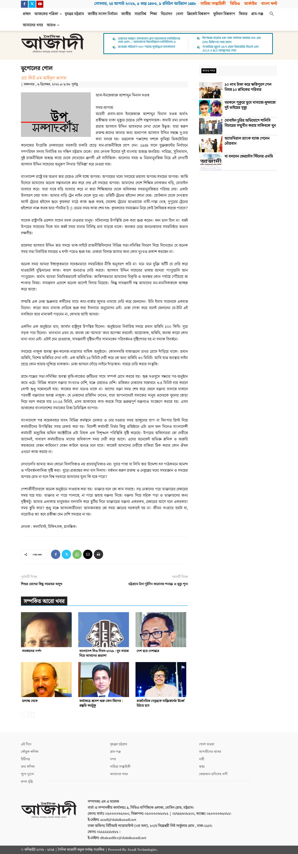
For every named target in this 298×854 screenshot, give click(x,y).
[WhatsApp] (77, 554)
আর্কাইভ (250, 4)
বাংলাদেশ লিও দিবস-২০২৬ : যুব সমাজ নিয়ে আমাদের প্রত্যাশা (104, 653)
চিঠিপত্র (25, 759)
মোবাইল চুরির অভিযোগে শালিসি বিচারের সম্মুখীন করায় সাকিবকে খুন (250, 123)
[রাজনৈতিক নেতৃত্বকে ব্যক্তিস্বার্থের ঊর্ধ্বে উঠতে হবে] (161, 679)
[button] (271, 14)
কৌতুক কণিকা (29, 751)
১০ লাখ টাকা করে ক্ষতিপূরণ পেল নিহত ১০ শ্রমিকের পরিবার (248, 87)
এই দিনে (26, 744)
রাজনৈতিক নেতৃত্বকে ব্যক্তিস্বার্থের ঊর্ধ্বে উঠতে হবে (160, 703)
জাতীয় (126, 14)
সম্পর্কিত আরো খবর (44, 601)
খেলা (179, 14)
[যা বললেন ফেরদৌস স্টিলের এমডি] (210, 162)
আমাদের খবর (33, 25)
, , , (145, 4)
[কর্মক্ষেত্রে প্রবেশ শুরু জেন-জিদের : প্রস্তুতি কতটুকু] (104, 679)
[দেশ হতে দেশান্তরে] (161, 629)
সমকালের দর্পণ (31, 651)
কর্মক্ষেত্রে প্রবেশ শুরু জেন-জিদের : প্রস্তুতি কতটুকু (101, 703)
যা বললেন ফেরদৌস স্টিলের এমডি (249, 156)
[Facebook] (24, 4)
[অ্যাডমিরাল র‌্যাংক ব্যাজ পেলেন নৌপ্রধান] (210, 144)
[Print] (98, 554)
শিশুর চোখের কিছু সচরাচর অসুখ (41, 584)
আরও (51, 25)
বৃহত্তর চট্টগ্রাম (74, 14)
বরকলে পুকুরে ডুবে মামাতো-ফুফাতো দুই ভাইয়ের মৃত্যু (250, 105)
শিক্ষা (153, 14)
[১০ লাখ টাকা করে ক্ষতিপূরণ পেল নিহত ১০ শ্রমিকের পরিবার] (210, 90)
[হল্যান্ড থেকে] (47, 679)
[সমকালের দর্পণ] (47, 629)
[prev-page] (24, 715)
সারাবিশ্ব (140, 14)
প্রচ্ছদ (27, 14)
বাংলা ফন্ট (269, 4)
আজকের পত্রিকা (46, 14)
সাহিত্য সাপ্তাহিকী (213, 4)
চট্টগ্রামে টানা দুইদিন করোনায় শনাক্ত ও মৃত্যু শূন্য (158, 584)
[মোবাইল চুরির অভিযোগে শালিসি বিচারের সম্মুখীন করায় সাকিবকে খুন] (210, 126)
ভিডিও (235, 4)
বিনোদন (166, 14)
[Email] (87, 554)
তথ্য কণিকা (28, 766)
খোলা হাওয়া (206, 744)
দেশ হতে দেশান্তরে (148, 651)
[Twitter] (32, 4)
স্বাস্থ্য (202, 766)
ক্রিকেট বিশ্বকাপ (198, 14)
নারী (201, 759)
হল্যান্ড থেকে (29, 700)
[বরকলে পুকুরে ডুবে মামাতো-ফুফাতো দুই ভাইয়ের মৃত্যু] (210, 108)
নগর (113, 759)
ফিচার (243, 14)
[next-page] (31, 715)
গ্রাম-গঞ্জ (257, 14)
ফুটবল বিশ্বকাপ (224, 14)
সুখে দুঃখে (27, 774)
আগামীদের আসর (210, 751)
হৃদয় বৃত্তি (27, 781)
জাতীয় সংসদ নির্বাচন (103, 14)
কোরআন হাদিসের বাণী (213, 774)
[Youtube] (39, 4)
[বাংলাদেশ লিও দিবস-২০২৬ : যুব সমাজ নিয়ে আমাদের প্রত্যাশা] (104, 629)
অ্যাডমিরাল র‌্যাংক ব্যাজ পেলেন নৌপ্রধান (247, 141)
